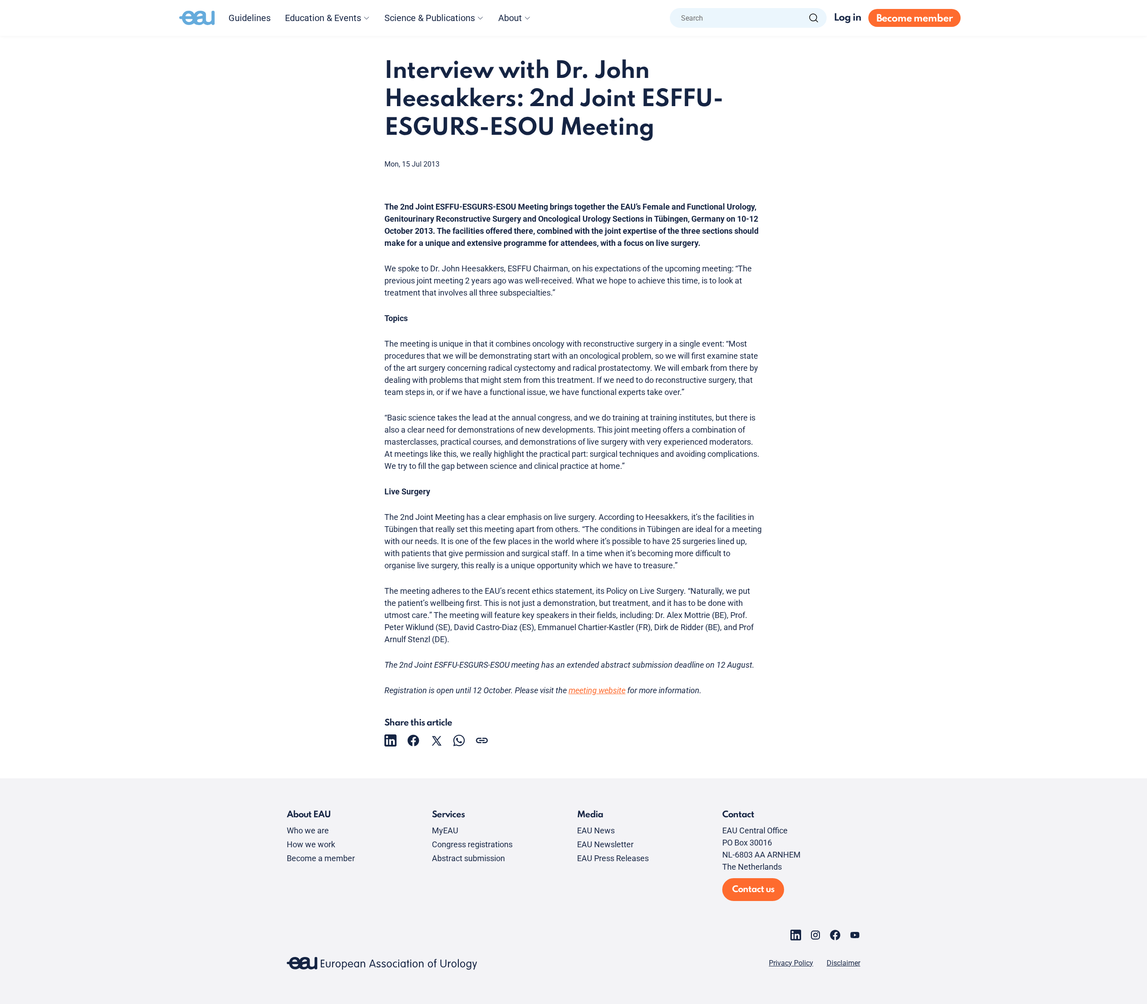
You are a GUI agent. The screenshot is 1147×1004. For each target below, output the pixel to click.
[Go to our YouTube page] (854, 935)
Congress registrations (472, 844)
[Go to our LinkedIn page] (795, 935)
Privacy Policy (791, 963)
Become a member (321, 858)
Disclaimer (843, 963)
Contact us (753, 889)
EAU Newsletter (605, 844)
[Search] (813, 18)
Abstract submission (468, 858)
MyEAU (445, 830)
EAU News (596, 830)
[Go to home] (197, 18)
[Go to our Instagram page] (815, 935)
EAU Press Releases (613, 858)
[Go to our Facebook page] (835, 935)
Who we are (308, 830)
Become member (914, 19)
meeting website (597, 690)
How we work (311, 844)
